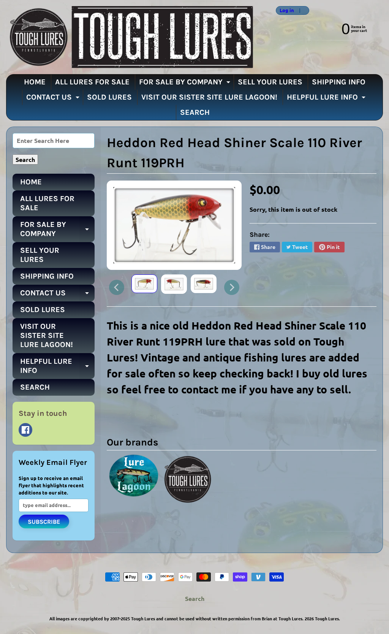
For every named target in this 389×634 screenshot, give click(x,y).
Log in (287, 10)
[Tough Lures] (129, 37)
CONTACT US (53, 99)
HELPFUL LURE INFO (327, 99)
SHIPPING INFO (338, 82)
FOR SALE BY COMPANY (185, 84)
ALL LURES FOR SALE (92, 82)
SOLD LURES (109, 97)
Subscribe (44, 521)
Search (194, 598)
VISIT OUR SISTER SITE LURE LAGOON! (209, 97)
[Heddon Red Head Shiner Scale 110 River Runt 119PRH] (144, 283)
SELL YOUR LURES (270, 82)
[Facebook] (25, 430)
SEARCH (195, 112)
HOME (35, 82)
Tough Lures (327, 618)
